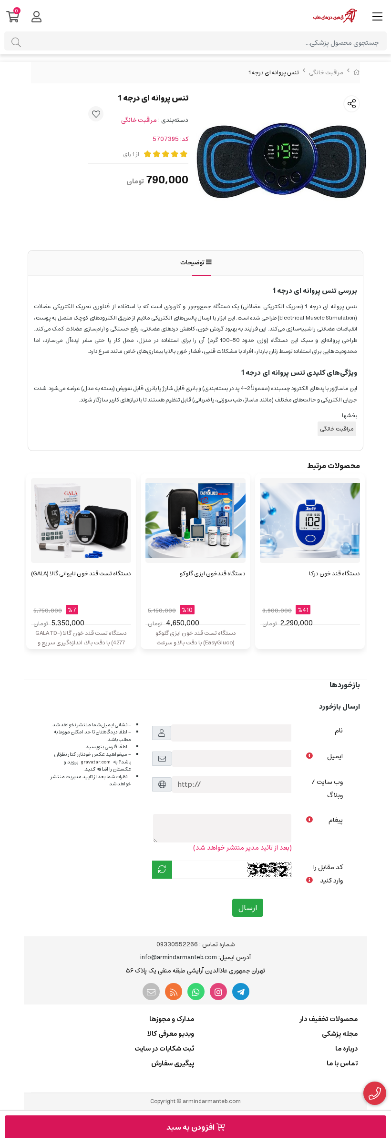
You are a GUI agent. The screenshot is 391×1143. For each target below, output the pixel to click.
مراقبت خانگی (326, 73)
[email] (151, 991)
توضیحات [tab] (193, 262)
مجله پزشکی (340, 1034)
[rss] (173, 991)
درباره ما (346, 1048)
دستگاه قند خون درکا (334, 574)
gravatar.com (96, 762)
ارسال (247, 907)
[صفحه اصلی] (356, 73)
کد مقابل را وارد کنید (328, 874)
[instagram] (218, 991)
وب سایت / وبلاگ (327, 788)
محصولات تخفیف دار (328, 1019)
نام (339, 730)
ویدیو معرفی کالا (170, 1034)
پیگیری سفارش (172, 1063)
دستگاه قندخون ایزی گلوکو (213, 574)
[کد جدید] (162, 870)
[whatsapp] (196, 991)
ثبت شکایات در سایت (164, 1048)
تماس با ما (342, 1063)
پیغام (336, 820)
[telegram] (240, 991)
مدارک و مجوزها (171, 1019)
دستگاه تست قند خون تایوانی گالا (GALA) (81, 574)
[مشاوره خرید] (375, 1093)
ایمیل (335, 756)
